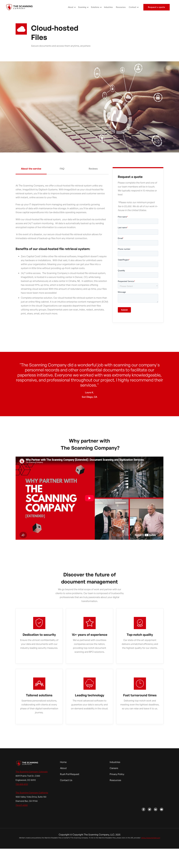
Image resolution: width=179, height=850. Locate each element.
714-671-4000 (22, 805)
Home (63, 762)
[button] (71, 7)
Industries (108, 7)
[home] (19, 7)
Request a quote (156, 7)
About (63, 768)
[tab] (31, 170)
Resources (121, 7)
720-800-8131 (22, 784)
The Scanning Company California (32, 792)
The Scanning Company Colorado (32, 771)
